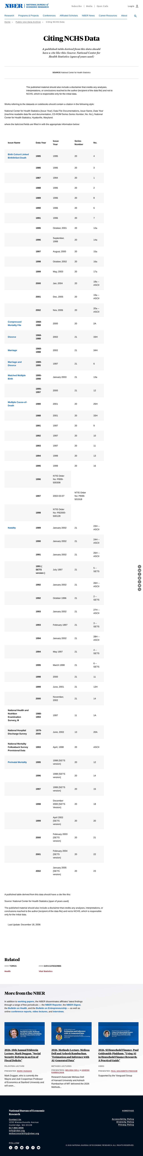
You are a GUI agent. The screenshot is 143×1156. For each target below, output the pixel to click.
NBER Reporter (53, 1005)
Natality (12, 528)
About (124, 15)
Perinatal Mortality (17, 762)
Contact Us (15, 1119)
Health (7, 971)
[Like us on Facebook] (33, 1147)
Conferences (49, 15)
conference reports (21, 1011)
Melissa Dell (72, 1070)
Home (7, 22)
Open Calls (102, 6)
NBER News (88, 15)
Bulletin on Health (17, 1008)
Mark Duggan (24, 1071)
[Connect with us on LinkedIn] (16, 1147)
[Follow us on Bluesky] (21, 1147)
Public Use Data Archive (28, 22)
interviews (58, 1011)
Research (9, 15)
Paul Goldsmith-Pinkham (124, 1071)
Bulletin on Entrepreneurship (51, 1008)
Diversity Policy (125, 1122)
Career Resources (108, 15)
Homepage (128, 1111)
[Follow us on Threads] (27, 1147)
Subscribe (77, 6)
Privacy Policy (126, 1124)
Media (89, 6)
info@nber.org (17, 1130)
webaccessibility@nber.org (24, 1133)
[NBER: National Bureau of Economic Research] (29, 7)
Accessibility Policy (123, 1119)
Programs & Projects (28, 15)
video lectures (40, 1011)
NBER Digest (73, 1005)
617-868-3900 (16, 1128)
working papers (26, 1001)
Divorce (12, 337)
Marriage (12, 350)
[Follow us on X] (10, 1147)
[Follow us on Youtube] (38, 1147)
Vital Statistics (46, 971)
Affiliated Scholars (69, 15)
